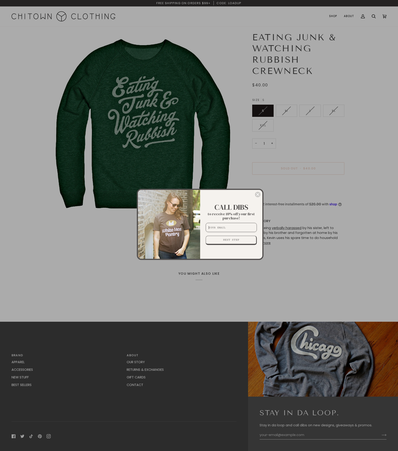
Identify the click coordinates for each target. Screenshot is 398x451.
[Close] (257, 194)
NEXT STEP (231, 239)
